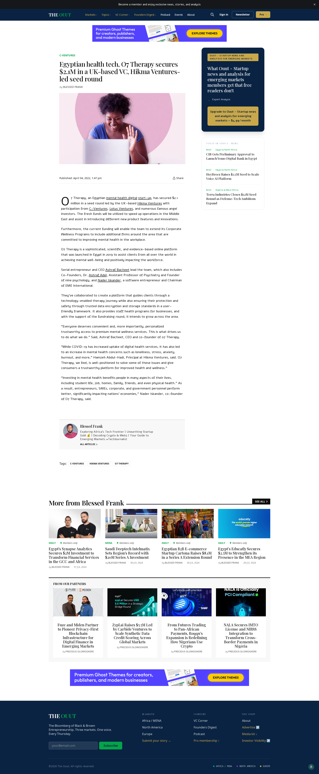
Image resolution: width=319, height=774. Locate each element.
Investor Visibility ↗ (256, 741)
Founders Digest (145, 14)
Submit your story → (156, 741)
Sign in (223, 14)
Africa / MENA (151, 721)
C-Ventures (67, 55)
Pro (263, 14)
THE (60, 14)
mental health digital (121, 198)
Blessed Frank (73, 87)
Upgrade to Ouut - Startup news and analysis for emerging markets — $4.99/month (233, 116)
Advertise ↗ (251, 727)
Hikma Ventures (149, 203)
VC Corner (122, 14)
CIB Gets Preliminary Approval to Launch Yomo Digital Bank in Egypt (231, 156)
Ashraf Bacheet (117, 269)
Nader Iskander (109, 280)
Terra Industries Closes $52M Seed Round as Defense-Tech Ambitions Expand (231, 198)
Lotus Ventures (121, 208)
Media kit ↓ (249, 734)
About (191, 14)
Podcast (165, 14)
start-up (144, 198)
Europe (147, 734)
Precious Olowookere (80, 651)
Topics (106, 14)
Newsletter (243, 14)
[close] (315, 4)
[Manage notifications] (311, 767)
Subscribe (111, 746)
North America (152, 727)
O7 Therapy (121, 463)
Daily (52, 543)
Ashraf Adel (98, 275)
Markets (91, 14)
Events (179, 14)
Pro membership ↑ (206, 741)
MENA (108, 543)
